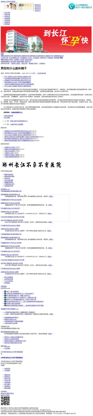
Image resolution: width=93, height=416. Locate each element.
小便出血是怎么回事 (10, 323)
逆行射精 (13, 61)
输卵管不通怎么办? (10, 319)
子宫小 (30, 58)
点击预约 (7, 347)
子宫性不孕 (4, 58)
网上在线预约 (8, 277)
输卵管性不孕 (8, 56)
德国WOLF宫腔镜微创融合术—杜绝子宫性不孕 (21, 299)
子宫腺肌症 (23, 58)
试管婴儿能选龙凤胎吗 (13, 303)
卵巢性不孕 (49, 56)
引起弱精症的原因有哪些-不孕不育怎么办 (17, 78)
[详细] (51, 314)
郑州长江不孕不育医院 (8, 1)
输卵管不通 (25, 56)
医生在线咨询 (8, 116)
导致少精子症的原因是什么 (19, 121)
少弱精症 (16, 59)
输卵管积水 (41, 56)
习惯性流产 (42, 58)
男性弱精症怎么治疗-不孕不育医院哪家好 (17, 82)
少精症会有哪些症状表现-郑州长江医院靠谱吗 (19, 84)
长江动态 (7, 12)
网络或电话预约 (9, 176)
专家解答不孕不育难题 (8, 309)
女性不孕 (38, 7)
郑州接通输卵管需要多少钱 (9, 332)
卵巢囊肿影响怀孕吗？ (11, 317)
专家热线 (4, 286)
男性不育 (38, 9)
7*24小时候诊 (8, 281)
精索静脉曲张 (5, 61)
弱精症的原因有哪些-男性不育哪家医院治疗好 (19, 140)
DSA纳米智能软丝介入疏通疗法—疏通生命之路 (21, 297)
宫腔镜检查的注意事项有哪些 (13, 321)
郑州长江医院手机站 (7, 393)
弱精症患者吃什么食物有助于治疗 (15, 341)
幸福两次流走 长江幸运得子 (10, 211)
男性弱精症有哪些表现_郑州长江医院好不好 (18, 138)
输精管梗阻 (20, 61)
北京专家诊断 (8, 180)
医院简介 (7, 376)
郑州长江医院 (15, 63)
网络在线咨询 (8, 174)
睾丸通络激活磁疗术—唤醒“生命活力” (18, 295)
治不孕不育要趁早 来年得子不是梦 (12, 220)
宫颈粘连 (50, 58)
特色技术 (7, 16)
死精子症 (28, 61)
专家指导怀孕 (8, 186)
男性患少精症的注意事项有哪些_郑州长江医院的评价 (21, 137)
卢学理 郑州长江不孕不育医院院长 (12, 357)
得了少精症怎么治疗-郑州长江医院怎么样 (17, 76)
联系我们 (7, 24)
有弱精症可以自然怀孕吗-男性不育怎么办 (17, 80)
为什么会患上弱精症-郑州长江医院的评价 (17, 86)
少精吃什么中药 (9, 147)
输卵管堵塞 (17, 56)
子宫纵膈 (36, 58)
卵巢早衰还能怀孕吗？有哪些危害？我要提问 (20, 312)
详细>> (50, 222)
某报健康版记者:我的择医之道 (10, 194)
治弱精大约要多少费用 (11, 155)
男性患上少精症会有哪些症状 (13, 337)
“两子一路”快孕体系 (12, 291)
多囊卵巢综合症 (58, 56)
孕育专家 (7, 14)
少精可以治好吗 (9, 151)
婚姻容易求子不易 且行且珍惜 (10, 203)
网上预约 (7, 117)
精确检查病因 (8, 182)
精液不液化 (28, 59)
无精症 (22, 59)
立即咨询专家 (8, 279)
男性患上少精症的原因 (11, 339)
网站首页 (38, 5)
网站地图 (7, 388)
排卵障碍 (57, 58)
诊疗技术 (4, 288)
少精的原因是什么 (17, 112)
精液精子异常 (8, 59)
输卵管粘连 (33, 56)
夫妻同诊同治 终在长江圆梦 (10, 229)
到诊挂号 (7, 178)
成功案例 (7, 18)
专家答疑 (7, 20)
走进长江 (38, 10)
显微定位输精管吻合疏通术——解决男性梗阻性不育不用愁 (25, 305)
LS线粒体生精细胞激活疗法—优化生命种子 (20, 293)
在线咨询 (7, 22)
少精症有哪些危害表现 (11, 157)
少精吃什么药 (8, 153)
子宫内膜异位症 (14, 58)
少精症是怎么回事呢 (16, 124)
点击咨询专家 (41, 73)
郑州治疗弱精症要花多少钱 (13, 343)
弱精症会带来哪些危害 (11, 149)
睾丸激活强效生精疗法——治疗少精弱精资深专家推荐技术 (25, 301)
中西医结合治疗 (9, 184)
